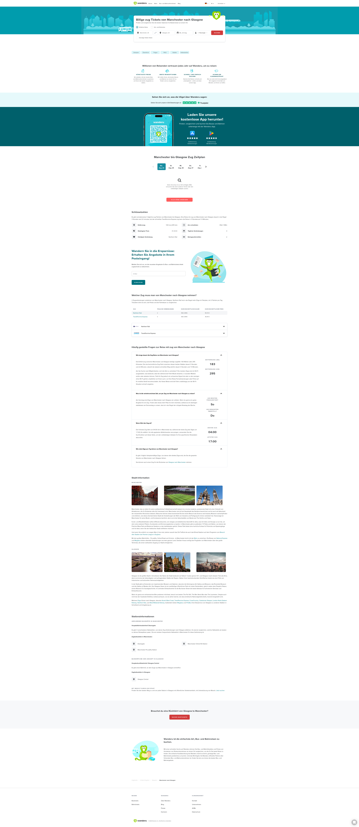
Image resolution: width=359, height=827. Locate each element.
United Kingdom (144, 780)
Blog (179, 3)
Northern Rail (137, 313)
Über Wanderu (165, 801)
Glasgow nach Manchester (177, 462)
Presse (163, 808)
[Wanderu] (140, 3)
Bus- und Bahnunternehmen (167, 3)
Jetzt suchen (220, 690)
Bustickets (135, 801)
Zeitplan (136, 52)
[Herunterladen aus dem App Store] (192, 133)
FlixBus (189, 603)
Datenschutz (196, 812)
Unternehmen (196, 804)
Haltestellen (184, 52)
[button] (206, 3)
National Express (221, 538)
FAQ (165, 52)
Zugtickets (135, 780)
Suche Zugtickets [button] (179, 717)
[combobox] (144, 33)
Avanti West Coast (168, 600)
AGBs (194, 808)
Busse (150, 3)
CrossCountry (194, 600)
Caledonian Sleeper (205, 600)
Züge (139, 600)
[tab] (143, 28)
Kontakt (194, 801)
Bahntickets (135, 804)
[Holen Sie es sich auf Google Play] (211, 133)
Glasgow (154, 780)
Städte (174, 52)
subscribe (138, 282)
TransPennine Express (140, 316)
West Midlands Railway (157, 603)
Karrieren (164, 812)
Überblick (146, 52)
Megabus (138, 540)
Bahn (155, 3)
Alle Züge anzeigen (179, 199)
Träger (155, 52)
